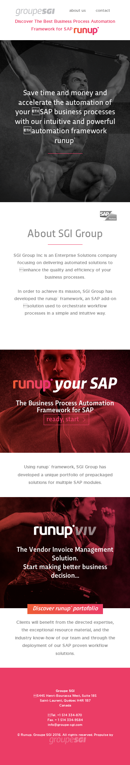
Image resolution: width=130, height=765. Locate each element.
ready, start (62, 419)
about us (77, 10)
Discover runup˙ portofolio (65, 609)
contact (103, 10)
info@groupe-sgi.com (65, 725)
